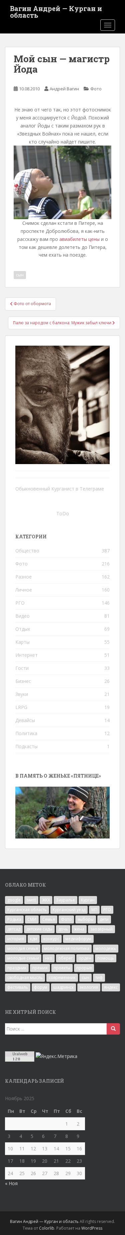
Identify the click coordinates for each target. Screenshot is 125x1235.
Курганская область (27, 909)
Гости (22, 668)
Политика (26, 733)
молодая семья (22, 948)
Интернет (26, 655)
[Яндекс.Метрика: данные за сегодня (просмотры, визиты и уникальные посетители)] (56, 1056)
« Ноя (11, 1183)
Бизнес (23, 681)
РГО (20, 603)
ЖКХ (46, 900)
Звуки (21, 694)
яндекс (111, 987)
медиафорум (78, 939)
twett (31, 900)
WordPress (91, 1228)
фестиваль (17, 987)
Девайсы (25, 720)
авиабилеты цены (79, 239)
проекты (62, 968)
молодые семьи (23, 958)
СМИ (31, 919)
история (15, 939)
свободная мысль (25, 977)
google (14, 900)
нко (48, 958)
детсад (13, 929)
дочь (63, 929)
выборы (86, 919)
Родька (14, 919)
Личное (23, 590)
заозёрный (101, 929)
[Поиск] (113, 1029)
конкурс (51, 939)
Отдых (22, 629)
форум (40, 987)
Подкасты (26, 746)
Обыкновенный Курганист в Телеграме (59, 489)
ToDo (62, 513)
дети (104, 919)
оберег (65, 958)
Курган (88, 900)
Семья (48, 919)
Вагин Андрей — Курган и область (56, 10)
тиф (99, 977)
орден (85, 958)
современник (62, 977)
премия (40, 968)
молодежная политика (66, 948)
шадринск (63, 987)
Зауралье (65, 900)
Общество (27, 550)
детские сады (39, 929)
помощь (105, 958)
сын (20, 275)
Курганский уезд (69, 909)
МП (94, 909)
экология (89, 987)
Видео (22, 616)
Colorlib (46, 1228)
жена (79, 929)
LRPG (21, 707)
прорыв (84, 968)
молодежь (105, 948)
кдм (33, 939)
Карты (22, 642)
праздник (16, 968)
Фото (96, 89)
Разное (23, 577)
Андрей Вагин (64, 89)
